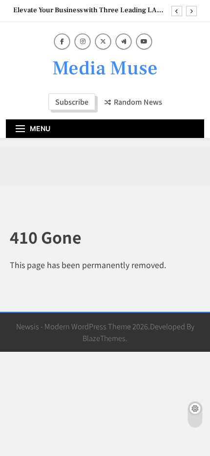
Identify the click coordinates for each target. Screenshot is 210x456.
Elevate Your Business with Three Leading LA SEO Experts (85, 10)
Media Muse (105, 68)
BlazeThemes (104, 338)
